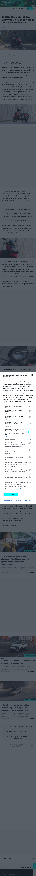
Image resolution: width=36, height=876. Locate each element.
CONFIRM (11, 494)
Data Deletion (8, 500)
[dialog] (18, 438)
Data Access (18, 500)
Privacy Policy (28, 500)
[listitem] (18, 406)
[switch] (29, 411)
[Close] (32, 375)
